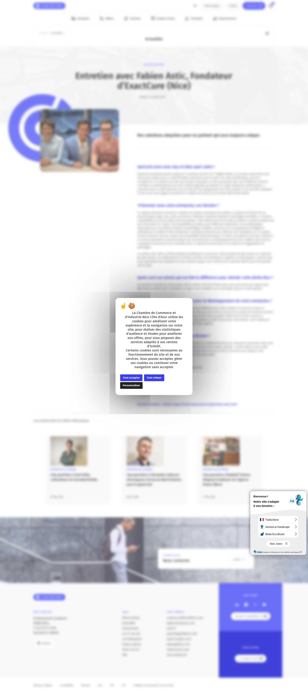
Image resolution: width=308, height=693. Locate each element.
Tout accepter (131, 377)
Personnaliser (131, 385)
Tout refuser (154, 377)
